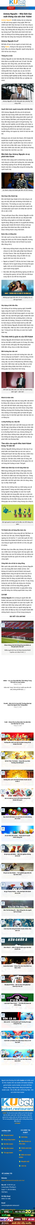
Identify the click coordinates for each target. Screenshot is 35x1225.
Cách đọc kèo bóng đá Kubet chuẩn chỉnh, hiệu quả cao (17, 929)
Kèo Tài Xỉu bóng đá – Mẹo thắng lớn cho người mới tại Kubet (17, 911)
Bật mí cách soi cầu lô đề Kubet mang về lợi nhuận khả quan (17, 799)
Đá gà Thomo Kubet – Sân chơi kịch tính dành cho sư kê (17, 892)
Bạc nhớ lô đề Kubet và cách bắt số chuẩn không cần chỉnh (17, 817)
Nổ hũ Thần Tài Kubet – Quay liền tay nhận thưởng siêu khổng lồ (17, 761)
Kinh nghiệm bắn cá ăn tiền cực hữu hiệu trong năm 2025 (17, 1060)
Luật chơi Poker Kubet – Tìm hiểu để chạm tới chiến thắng (17, 1004)
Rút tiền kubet (8, 1144)
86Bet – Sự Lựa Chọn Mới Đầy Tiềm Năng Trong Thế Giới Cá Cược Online (17, 681)
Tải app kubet (8, 1153)
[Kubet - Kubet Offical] (17, 3)
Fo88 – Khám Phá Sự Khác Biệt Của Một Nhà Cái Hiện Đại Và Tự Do (17, 723)
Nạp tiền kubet (8, 1148)
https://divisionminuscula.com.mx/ (13, 1180)
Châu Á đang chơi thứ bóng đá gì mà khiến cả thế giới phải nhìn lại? (17, 646)
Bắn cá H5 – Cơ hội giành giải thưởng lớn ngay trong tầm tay (17, 1022)
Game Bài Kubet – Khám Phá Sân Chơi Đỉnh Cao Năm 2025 (17, 966)
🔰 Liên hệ (22, 1166)
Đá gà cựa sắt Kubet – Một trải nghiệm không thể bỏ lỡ (17, 855)
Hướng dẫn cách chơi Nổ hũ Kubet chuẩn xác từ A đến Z (17, 780)
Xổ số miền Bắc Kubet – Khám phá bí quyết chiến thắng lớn (17, 836)
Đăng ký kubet (8, 1135)
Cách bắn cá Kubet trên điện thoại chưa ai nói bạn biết (17, 1041)
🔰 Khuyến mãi (24, 1161)
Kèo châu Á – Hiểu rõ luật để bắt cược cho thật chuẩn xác (17, 948)
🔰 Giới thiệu (23, 1137)
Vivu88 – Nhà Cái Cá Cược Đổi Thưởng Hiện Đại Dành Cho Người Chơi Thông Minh (17, 704)
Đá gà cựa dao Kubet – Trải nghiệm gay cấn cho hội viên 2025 (17, 873)
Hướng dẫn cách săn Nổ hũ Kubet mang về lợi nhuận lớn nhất (17, 743)
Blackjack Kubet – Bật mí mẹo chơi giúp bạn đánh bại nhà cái (17, 985)
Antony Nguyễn (10, 1210)
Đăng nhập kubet (9, 1139)
